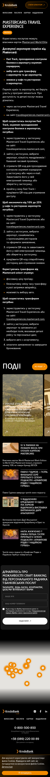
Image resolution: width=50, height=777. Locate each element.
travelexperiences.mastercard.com (25, 227)
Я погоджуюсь (25, 773)
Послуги (18, 13)
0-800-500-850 (25, 728)
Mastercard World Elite (34, 42)
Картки (27, 13)
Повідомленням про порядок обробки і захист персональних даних (26, 612)
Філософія (7, 13)
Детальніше (7, 767)
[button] (26, 666)
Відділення (37, 13)
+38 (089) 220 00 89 (25, 739)
